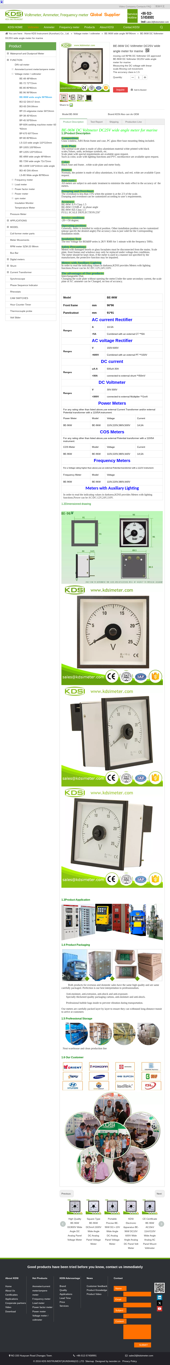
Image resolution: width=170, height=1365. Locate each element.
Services (64, 1306)
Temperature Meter (25, 207)
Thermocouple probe (21, 311)
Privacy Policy (129, 1361)
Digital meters (17, 259)
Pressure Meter (18, 214)
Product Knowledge (97, 1290)
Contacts (141, 6)
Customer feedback (97, 1286)
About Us (10, 1290)
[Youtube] (159, 1308)
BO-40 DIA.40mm (28, 170)
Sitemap (89, 1361)
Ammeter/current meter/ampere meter (35, 69)
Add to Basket (140, 90)
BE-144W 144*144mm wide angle (37, 166)
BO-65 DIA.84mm (28, 106)
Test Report (96, 121)
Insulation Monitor (24, 203)
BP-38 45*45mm (28, 115)
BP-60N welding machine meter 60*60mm (37, 126)
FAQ (148, 6)
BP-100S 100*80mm (30, 147)
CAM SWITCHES (19, 298)
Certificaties (11, 1294)
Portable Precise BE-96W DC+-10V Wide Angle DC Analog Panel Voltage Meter (112, 1231)
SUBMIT (143, 1345)
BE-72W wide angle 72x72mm (35, 161)
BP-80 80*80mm (28, 138)
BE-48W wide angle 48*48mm (35, 156)
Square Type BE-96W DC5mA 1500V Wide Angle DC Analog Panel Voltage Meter (93, 1231)
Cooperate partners (15, 1303)
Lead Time (65, 1298)
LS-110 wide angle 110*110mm (35, 142)
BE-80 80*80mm (28, 88)
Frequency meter (24, 179)
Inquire (120, 89)
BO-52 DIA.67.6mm (29, 101)
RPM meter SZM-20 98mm (24, 246)
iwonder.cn (114, 1361)
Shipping (114, 121)
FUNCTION (16, 60)
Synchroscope (17, 278)
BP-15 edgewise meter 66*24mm (36, 111)
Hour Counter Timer (20, 304)
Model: (65, 114)
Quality (63, 1290)
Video (122, 6)
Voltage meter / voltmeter (28, 74)
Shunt (13, 265)
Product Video (94, 1294)
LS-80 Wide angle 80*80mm (34, 175)
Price (62, 1302)
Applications (11, 1299)
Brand (63, 1286)
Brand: (111, 114)
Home (8, 1286)
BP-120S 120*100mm (30, 152)
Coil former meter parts (22, 233)
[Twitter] (159, 1303)
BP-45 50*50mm (28, 120)
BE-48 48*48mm (28, 78)
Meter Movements (19, 240)
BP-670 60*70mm (28, 133)
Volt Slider (15, 317)
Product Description (73, 121)
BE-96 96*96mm (28, 92)
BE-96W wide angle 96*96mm (35, 97)
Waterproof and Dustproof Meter (27, 53)
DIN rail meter (22, 64)
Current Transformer (21, 272)
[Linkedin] (159, 1297)
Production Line (133, 121)
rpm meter (20, 198)
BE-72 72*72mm (28, 83)
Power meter (21, 193)
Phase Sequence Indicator (24, 285)
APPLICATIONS (18, 220)
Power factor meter (25, 189)
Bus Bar (14, 253)
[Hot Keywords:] (162, 27)
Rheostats (15, 291)
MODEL (14, 227)
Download (10, 1311)
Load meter (21, 184)
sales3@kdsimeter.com (157, 22)
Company (131, 6)
